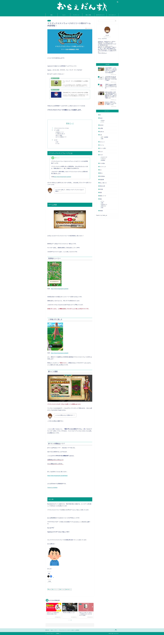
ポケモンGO (62, 589)
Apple (63, 15)
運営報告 (103, 160)
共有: (57, 141)
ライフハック (76, 15)
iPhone (102, 120)
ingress (50, 589)
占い (101, 169)
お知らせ (102, 131)
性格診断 (102, 179)
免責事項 (57, 633)
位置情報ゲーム (68, 589)
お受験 (101, 128)
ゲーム (102, 201)
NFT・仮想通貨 (104, 137)
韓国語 (101, 210)
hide (72, 123)
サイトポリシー (112, 15)
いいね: (57, 143)
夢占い (101, 173)
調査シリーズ (103, 195)
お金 (101, 134)
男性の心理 (102, 186)
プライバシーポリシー (50, 633)
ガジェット (102, 141)
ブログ (101, 154)
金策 (102, 138)
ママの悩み (102, 163)
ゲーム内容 (56, 130)
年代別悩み (102, 176)
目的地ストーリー (60, 132)
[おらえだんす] (82, 11)
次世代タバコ (104, 204)
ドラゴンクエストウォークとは (61, 128)
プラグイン (103, 158)
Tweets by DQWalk (52, 487)
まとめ (55, 140)
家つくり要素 (59, 135)
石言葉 (101, 189)
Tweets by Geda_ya (101, 215)
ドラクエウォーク (55, 589)
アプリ (49, 20)
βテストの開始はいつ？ (61, 136)
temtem (101, 125)
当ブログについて (100, 15)
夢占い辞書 (88, 15)
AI (100, 114)
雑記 (52, 15)
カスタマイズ (104, 157)
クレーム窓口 (103, 148)
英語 (101, 192)
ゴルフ (101, 151)
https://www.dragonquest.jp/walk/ (62, 176)
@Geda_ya (104, 53)
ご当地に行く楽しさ (60, 133)
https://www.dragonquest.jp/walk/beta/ (57, 475)
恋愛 (102, 202)
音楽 (102, 207)
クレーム (102, 145)
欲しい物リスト (103, 182)
